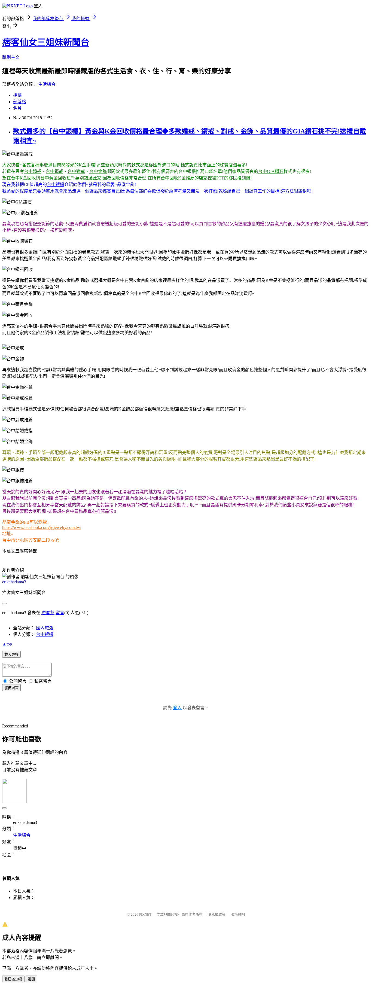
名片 (17, 108)
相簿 (17, 95)
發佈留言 (11, 688)
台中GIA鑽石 (270, 171)
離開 (31, 979)
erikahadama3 (14, 582)
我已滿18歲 (13, 979)
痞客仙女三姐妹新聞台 (45, 42)
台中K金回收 (23, 178)
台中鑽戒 (54, 171)
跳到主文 (11, 57)
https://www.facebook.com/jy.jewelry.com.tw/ (41, 527)
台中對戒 (76, 171)
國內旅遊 (44, 628)
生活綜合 (47, 84)
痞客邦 (47, 612)
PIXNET (145, 914)
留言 (60, 612)
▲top (7, 644)
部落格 (19, 101)
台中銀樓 (55, 184)
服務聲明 (238, 914)
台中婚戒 (32, 171)
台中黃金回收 (53, 178)
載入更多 (11, 655)
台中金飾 (98, 171)
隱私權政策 (216, 914)
